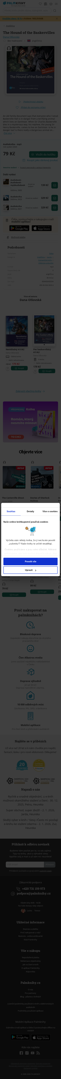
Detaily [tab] (30, 511)
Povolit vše (30, 561)
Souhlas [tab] (11, 511)
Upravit (29, 570)
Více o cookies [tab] (50, 511)
